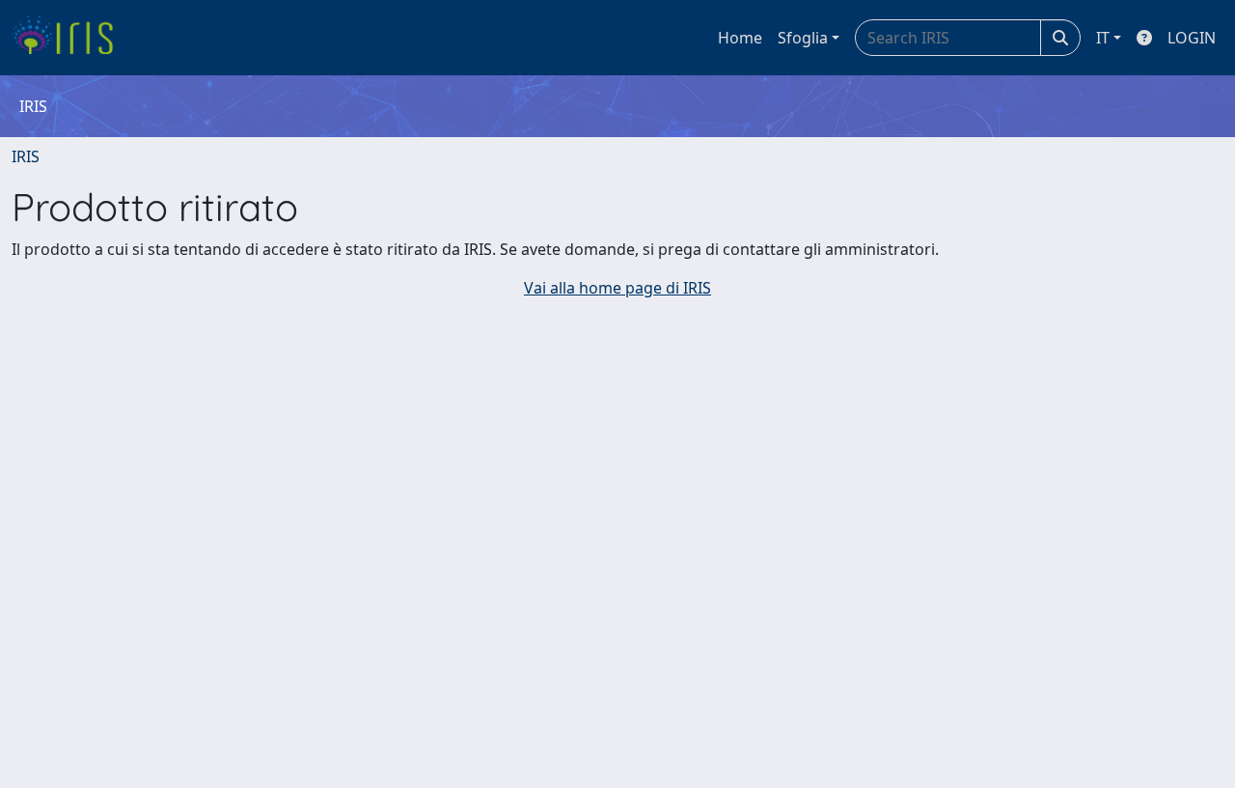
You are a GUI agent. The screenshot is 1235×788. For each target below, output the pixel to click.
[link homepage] (70, 38)
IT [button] (1103, 37)
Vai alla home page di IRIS (617, 287)
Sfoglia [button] (803, 37)
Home (740, 37)
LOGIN (1191, 37)
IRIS (26, 156)
